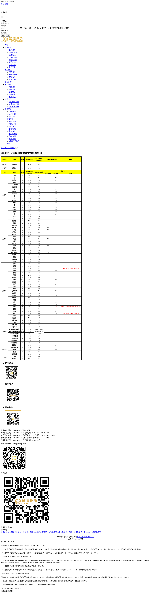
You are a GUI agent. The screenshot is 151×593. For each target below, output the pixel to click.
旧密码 (4, 21)
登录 (2, 4)
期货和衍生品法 (15, 141)
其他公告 (12, 97)
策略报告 (12, 77)
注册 (6, 4)
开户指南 (12, 62)
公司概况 (12, 111)
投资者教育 (9, 119)
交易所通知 (13, 57)
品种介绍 (12, 136)
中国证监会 (5, 532)
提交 (3, 35)
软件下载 (12, 67)
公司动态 (8, 82)
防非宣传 (12, 126)
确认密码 (4, 31)
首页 (6, 45)
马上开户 (8, 144)
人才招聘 (12, 114)
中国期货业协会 (15, 532)
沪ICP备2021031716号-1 (85, 537)
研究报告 (12, 72)
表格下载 (12, 65)
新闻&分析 (13, 75)
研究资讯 (8, 70)
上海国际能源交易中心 (80, 532)
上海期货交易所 (27, 532)
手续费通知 (13, 60)
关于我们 (8, 109)
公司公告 (12, 50)
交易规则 (12, 139)
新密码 (4, 26)
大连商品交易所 (39, 532)
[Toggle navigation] (1, 41)
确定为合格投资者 (7, 591)
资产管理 (8, 84)
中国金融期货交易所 (64, 532)
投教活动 (12, 121)
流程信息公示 (14, 107)
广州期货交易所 (95, 532)
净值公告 (12, 89)
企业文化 (12, 116)
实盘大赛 (12, 79)
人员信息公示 (14, 104)
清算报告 (12, 94)
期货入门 (12, 124)
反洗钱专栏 (13, 134)
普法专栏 (12, 131)
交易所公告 (13, 52)
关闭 (7, 35)
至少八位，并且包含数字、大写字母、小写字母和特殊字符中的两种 (45, 28)
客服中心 (8, 47)
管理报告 (12, 92)
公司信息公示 (14, 102)
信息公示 (8, 99)
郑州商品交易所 (51, 532)
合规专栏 (12, 129)
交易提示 (12, 55)
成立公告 (12, 87)
